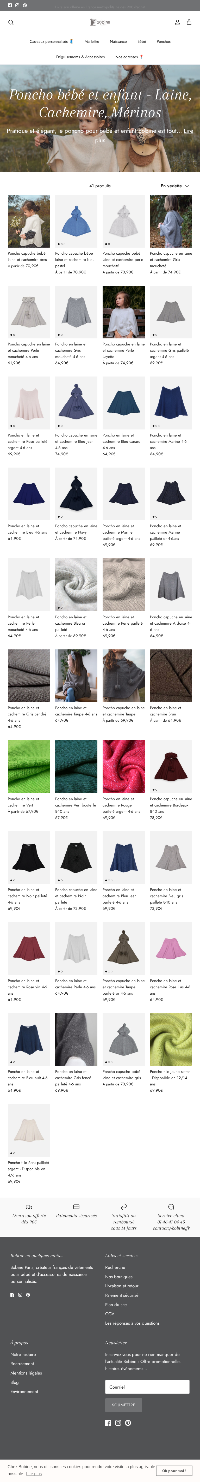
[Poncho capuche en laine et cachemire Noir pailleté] (76, 857)
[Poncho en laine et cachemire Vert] (29, 766)
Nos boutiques (119, 1277)
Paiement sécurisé (122, 1295)
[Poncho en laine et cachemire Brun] (171, 675)
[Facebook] (10, 5)
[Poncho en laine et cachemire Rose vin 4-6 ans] (29, 948)
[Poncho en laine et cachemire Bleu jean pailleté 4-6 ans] (124, 857)
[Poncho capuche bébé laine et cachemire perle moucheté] (124, 221)
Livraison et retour (122, 1286)
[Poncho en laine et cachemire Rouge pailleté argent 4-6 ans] (124, 766)
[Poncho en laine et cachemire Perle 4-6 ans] (76, 948)
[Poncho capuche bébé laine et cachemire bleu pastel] (76, 221)
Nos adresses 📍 (129, 57)
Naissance (118, 41)
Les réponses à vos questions (132, 1323)
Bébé (142, 41)
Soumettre (123, 1405)
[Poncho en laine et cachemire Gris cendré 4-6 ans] (29, 675)
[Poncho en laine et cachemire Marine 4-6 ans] (171, 403)
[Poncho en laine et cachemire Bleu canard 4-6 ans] (124, 403)
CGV (109, 1314)
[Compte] (176, 22)
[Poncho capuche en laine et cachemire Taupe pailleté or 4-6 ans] (124, 948)
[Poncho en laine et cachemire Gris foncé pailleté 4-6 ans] (76, 1039)
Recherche (115, 1267)
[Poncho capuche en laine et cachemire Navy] (76, 494)
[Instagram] (17, 5)
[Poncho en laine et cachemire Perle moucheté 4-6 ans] (29, 584)
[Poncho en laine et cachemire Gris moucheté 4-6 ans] (76, 312)
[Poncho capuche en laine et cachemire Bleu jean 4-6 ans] (76, 403)
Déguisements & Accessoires (80, 57)
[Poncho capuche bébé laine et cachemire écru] (29, 221)
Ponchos (164, 41)
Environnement (24, 1391)
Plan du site (116, 1304)
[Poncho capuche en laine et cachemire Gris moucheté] (171, 221)
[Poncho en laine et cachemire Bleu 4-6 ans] (29, 494)
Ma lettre (92, 41)
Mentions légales (26, 1373)
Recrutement (22, 1363)
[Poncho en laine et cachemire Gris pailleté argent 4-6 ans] (171, 312)
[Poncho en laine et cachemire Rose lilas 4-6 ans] (171, 948)
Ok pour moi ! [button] (174, 1471)
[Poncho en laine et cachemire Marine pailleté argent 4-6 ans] (124, 494)
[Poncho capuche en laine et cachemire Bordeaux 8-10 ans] (171, 766)
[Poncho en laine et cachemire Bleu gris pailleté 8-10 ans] (171, 857)
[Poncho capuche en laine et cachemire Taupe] (124, 675)
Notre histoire (23, 1354)
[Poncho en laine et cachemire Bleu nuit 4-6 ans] (29, 1039)
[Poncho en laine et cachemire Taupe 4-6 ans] (76, 675)
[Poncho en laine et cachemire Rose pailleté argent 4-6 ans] (29, 403)
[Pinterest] (25, 5)
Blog (14, 1382)
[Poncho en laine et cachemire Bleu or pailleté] (76, 584)
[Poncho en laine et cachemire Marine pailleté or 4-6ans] (171, 494)
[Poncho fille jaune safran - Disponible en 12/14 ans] (171, 1039)
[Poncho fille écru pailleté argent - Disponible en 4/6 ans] (29, 1130)
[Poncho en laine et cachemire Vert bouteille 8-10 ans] (76, 766)
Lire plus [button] (34, 1474)
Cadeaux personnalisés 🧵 (52, 41)
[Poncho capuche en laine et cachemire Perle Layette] (124, 312)
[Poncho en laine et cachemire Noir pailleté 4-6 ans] (29, 857)
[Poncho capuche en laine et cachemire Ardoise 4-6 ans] (171, 584)
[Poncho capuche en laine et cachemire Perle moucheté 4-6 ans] (29, 312)
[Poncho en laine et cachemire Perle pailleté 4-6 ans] (124, 584)
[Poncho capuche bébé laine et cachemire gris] (124, 1039)
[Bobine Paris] (100, 22)
